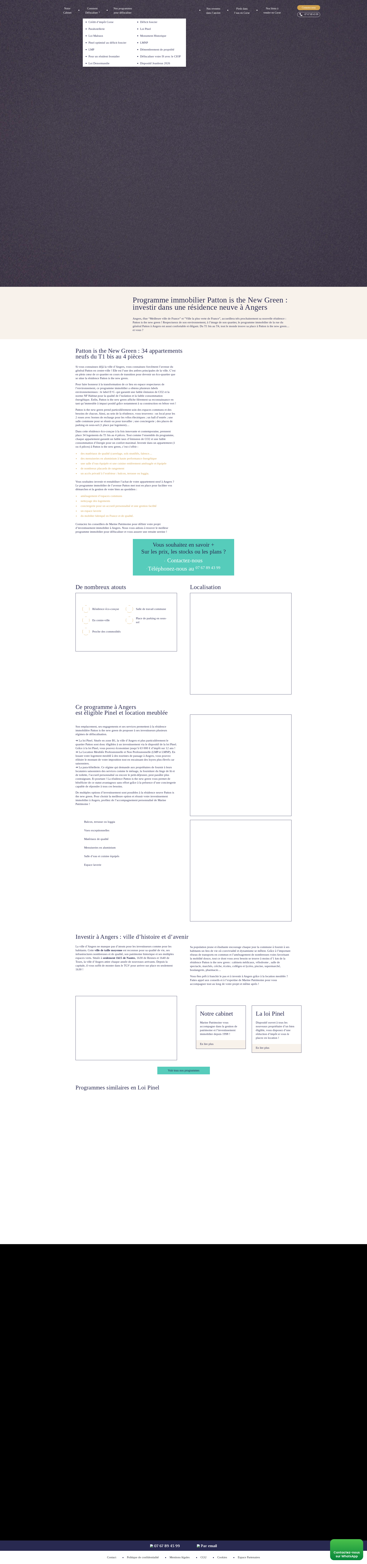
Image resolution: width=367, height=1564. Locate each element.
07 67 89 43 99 (311, 14)
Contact (111, 1557)
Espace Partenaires (249, 1557)
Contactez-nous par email (236, 1368)
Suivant (361, 149)
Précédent (200, 149)
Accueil (78, 26)
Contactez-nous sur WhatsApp (347, 1554)
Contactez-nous (309, 7)
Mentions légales (180, 1557)
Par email (208, 1546)
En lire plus (207, 1043)
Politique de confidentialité (143, 1557)
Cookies (222, 1557)
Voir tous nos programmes (183, 1070)
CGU (204, 1557)
